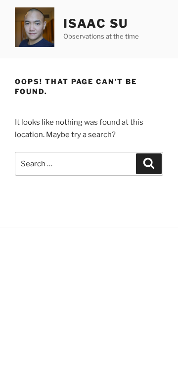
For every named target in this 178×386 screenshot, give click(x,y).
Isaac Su (95, 23)
